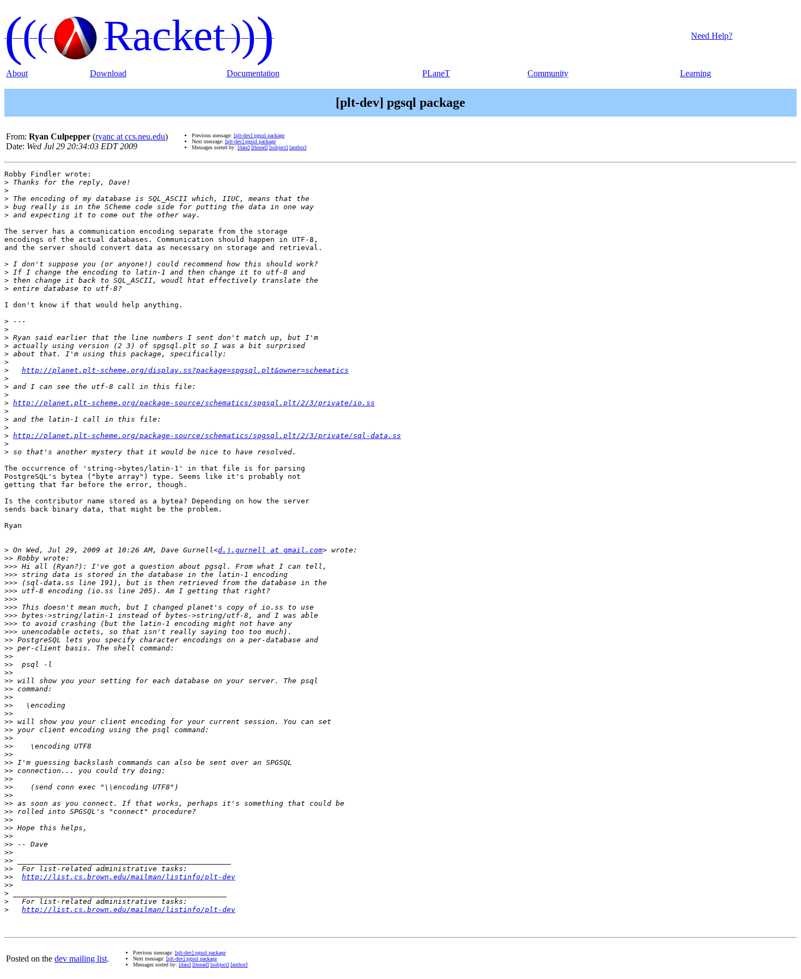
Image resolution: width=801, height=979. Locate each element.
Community (547, 73)
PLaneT (436, 73)
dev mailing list (80, 958)
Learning (695, 73)
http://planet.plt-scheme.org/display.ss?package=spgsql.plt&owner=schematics (185, 370)
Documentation (253, 73)
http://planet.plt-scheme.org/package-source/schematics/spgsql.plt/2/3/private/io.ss (194, 403)
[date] (244, 147)
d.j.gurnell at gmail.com (270, 550)
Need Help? (711, 35)
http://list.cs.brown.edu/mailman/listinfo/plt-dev (128, 877)
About (17, 73)
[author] (297, 147)
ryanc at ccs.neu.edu (130, 136)
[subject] (278, 147)
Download (108, 73)
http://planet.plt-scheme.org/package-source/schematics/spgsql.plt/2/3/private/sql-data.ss (207, 435)
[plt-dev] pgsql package (259, 135)
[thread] (259, 147)
